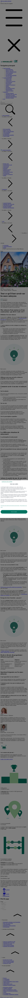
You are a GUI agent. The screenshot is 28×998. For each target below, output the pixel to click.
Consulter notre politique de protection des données (10, 505)
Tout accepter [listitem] (14, 511)
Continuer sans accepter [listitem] (7, 481)
